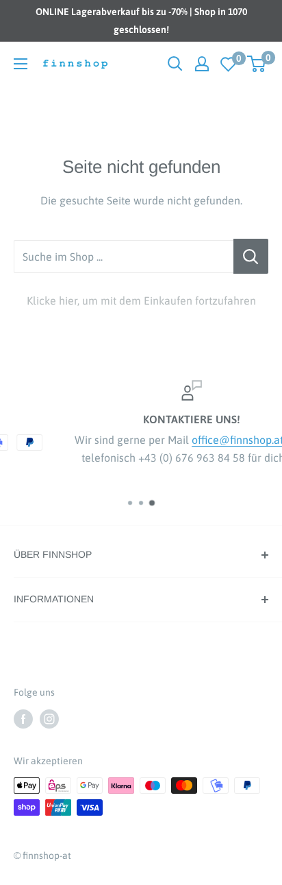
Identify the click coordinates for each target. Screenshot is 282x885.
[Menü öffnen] (20, 63)
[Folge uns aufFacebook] (23, 718)
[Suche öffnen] (175, 63)
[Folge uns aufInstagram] (49, 718)
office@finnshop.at (202, 440)
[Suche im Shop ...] (250, 256)
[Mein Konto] (202, 63)
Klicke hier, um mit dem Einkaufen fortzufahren (141, 300)
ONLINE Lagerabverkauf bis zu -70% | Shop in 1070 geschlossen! (141, 20)
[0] (228, 64)
